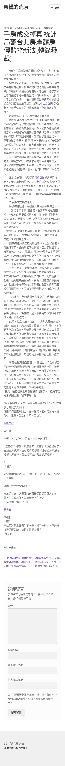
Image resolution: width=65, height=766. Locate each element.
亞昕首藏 (9, 423)
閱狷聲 (38, 177)
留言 (11, 606)
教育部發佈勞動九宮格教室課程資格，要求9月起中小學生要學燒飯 (18, 562)
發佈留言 (48, 28)
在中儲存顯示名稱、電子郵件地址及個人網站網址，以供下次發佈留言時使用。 (32, 699)
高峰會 (7, 509)
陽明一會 (9, 486)
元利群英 (54, 74)
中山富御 (45, 103)
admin (38, 28)
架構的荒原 (16, 7)
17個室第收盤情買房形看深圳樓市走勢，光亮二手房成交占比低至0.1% (47, 562)
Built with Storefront (15, 747)
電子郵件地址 (16, 664)
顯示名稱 (13, 649)
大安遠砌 (9, 474)
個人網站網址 (15, 679)
